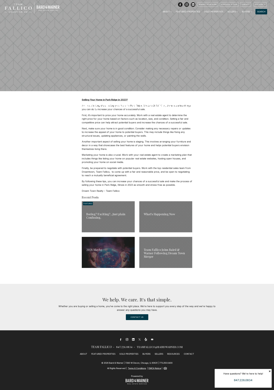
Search (261, 11)
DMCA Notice (155, 368)
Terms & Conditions (137, 368)
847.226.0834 (124, 347)
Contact (245, 4)
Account (259, 4)
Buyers (246, 11)
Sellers (231, 11)
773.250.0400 (166, 363)
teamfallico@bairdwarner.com (160, 347)
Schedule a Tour (229, 4)
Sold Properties (213, 11)
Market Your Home (208, 4)
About (166, 11)
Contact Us (137, 317)
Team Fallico (101, 347)
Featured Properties (188, 11)
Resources (173, 354)
